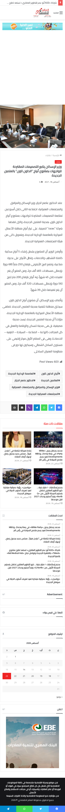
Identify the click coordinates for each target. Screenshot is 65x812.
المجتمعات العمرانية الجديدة (43, 393)
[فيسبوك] (59, 407)
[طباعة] (14, 407)
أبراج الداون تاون (49, 373)
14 (24, 669)
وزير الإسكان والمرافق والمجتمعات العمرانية (35, 387)
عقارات (48, 155)
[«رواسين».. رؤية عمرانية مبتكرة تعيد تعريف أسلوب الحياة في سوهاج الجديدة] (17, 476)
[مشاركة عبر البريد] (22, 407)
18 (50, 676)
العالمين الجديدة (49, 380)
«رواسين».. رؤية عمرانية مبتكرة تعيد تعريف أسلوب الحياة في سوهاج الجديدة (17, 490)
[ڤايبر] (29, 407)
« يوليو (59, 697)
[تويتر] (51, 407)
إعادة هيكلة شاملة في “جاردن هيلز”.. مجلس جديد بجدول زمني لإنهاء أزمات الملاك (17, 454)
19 (41, 676)
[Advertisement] (32, 67)
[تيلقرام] (37, 407)
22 (15, 676)
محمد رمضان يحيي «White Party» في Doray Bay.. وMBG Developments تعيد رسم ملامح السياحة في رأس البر (48, 455)
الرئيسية (56, 155)
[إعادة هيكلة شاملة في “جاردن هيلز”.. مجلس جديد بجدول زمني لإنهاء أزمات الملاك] (17, 439)
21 (24, 676)
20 (32, 676)
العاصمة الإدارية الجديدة (21, 373)
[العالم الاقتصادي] (42, 12)
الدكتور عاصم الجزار (24, 380)
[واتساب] (44, 407)
